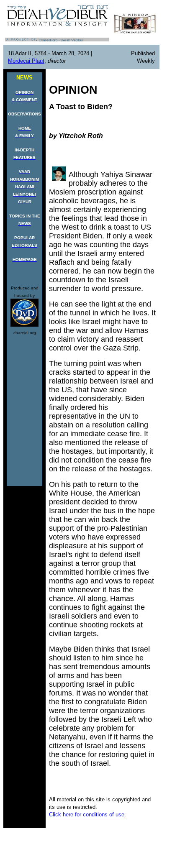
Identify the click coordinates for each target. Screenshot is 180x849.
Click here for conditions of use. (87, 814)
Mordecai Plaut (26, 61)
